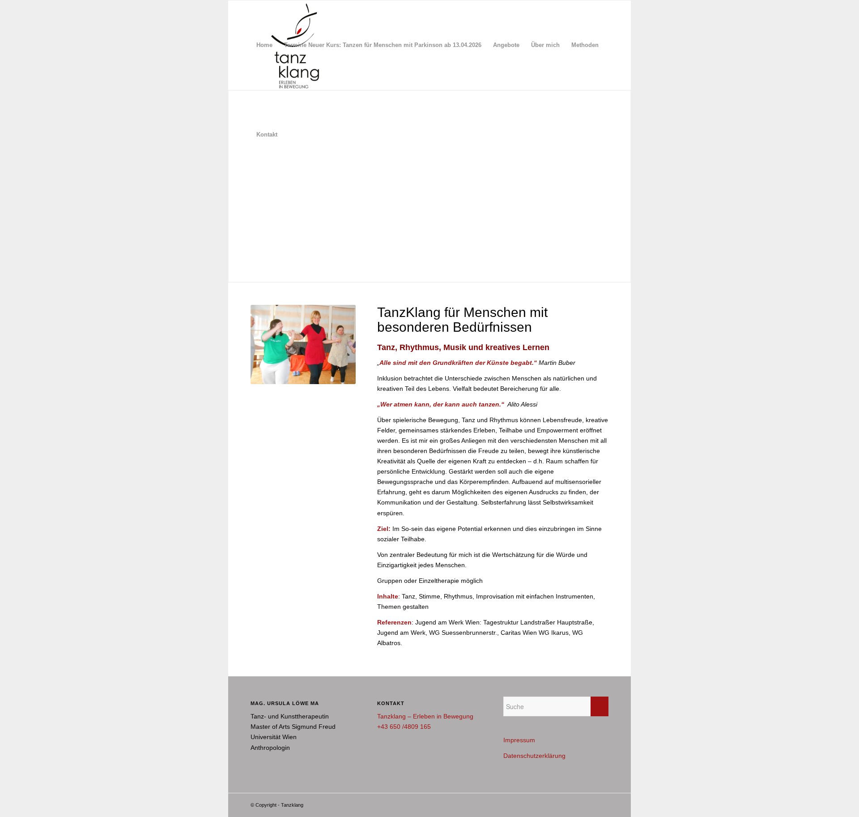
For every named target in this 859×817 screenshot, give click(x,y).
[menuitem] (264, 45)
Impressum (519, 740)
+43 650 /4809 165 (404, 726)
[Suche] (292, 135)
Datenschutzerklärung (534, 755)
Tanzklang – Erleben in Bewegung (425, 716)
